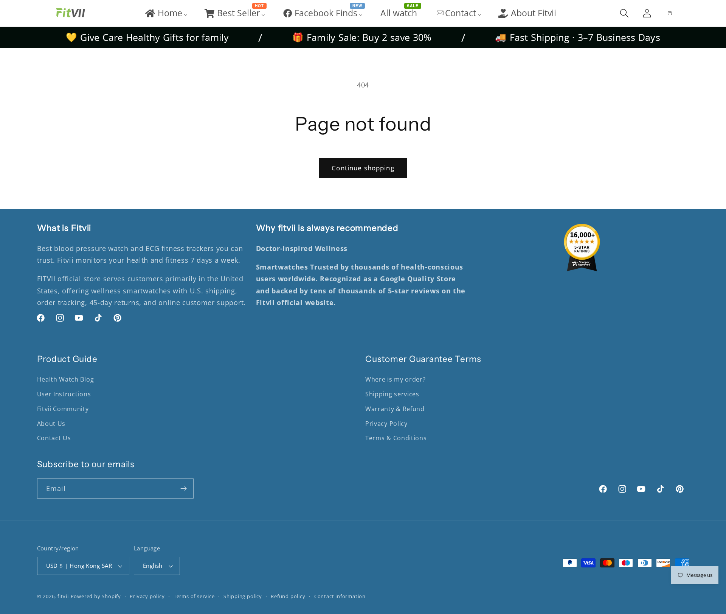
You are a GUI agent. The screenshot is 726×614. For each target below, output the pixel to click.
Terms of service (194, 596)
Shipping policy (242, 596)
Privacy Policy (386, 423)
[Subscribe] (183, 488)
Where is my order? (395, 379)
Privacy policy (147, 596)
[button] (624, 13)
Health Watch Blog (65, 379)
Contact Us (54, 438)
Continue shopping (363, 168)
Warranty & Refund (395, 409)
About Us (51, 423)
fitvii (63, 596)
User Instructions (64, 394)
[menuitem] (165, 13)
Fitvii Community (63, 409)
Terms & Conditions (396, 438)
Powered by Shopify (96, 596)
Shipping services (392, 394)
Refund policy (288, 596)
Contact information (340, 596)
